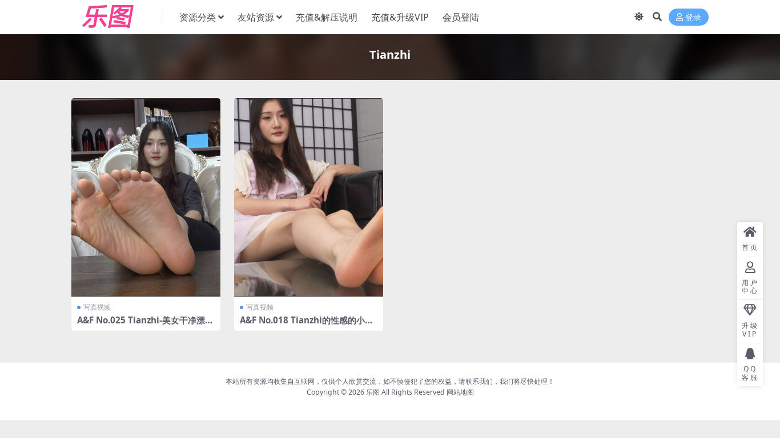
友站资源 (256, 17)
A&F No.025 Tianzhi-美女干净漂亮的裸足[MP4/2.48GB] (145, 325)
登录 (693, 17)
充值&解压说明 (326, 17)
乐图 (373, 392)
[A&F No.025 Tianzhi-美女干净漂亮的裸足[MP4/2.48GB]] (145, 197)
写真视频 (97, 307)
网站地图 (460, 392)
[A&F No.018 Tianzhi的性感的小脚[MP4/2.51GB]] (308, 197)
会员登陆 (461, 17)
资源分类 (197, 17)
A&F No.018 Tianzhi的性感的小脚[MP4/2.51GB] (306, 325)
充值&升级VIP (400, 17)
